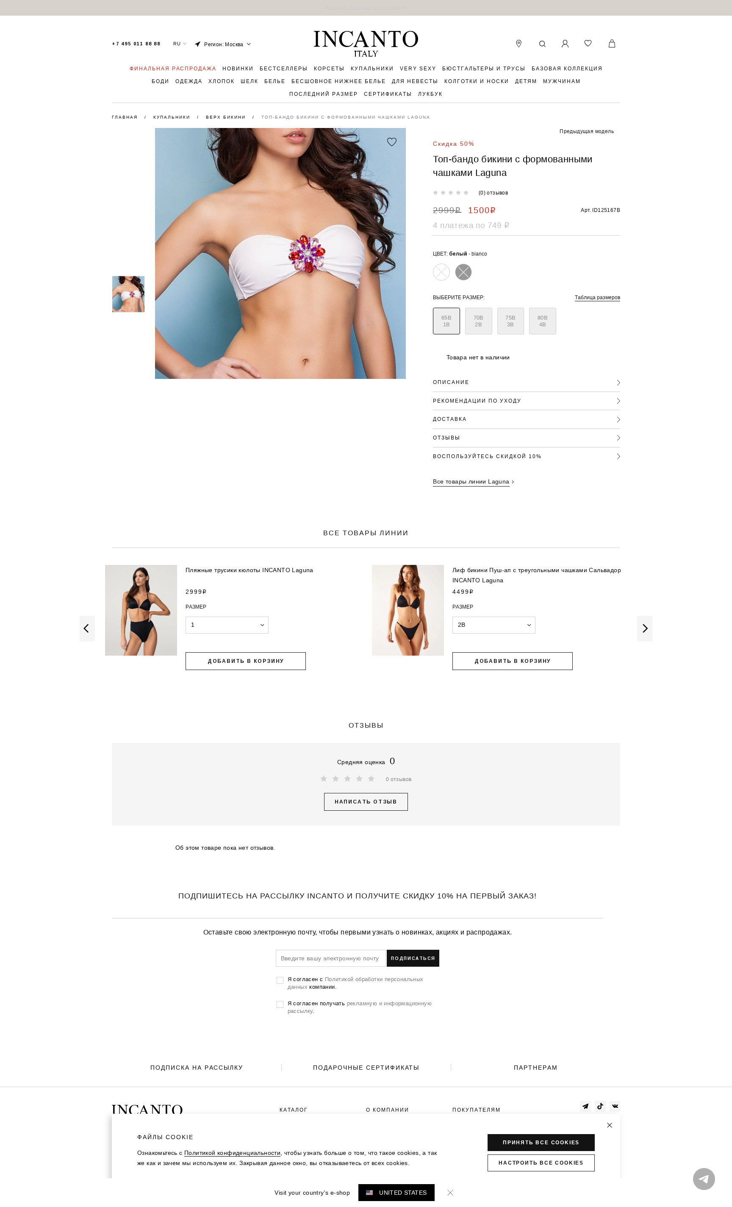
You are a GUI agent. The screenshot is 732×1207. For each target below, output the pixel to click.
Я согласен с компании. (356, 983)
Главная (126, 117)
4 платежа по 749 (471, 225)
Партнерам (536, 1067)
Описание (451, 382)
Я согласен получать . (360, 1007)
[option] (366, 8)
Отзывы (446, 437)
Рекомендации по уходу (477, 401)
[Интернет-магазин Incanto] (366, 44)
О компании (387, 1110)
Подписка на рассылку (196, 1067)
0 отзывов (399, 779)
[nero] (463, 272)
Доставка (450, 419)
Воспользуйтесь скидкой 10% (487, 456)
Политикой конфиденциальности (232, 1152)
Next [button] (644, 628)
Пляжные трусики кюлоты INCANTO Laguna (249, 570)
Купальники (172, 117)
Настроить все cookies (541, 1163)
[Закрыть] (609, 1125)
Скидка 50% (453, 143)
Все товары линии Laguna (471, 481)
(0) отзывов (493, 192)
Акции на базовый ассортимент (365, 8)
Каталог (294, 1110)
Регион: (224, 44)
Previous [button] (87, 628)
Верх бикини (227, 117)
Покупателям (476, 1110)
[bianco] (441, 272)
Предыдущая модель (587, 131)
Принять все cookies (541, 1143)
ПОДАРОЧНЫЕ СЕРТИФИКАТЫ (366, 1067)
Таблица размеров (597, 297)
